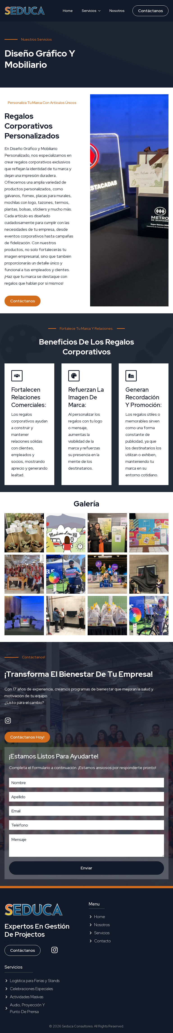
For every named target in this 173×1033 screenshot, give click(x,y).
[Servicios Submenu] (100, 10)
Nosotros (117, 10)
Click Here (14, 941)
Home (68, 10)
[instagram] (54, 950)
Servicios (89, 10)
